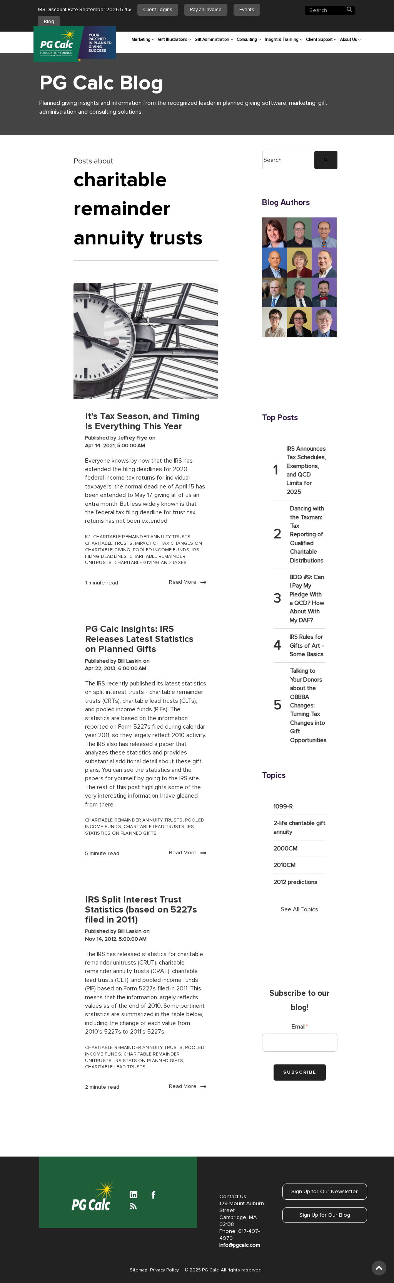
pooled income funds (161, 550)
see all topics (299, 909)
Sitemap (138, 1270)
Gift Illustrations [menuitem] (172, 39)
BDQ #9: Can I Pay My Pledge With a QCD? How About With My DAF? (307, 598)
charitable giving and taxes (150, 563)
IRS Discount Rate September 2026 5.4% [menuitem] (84, 9)
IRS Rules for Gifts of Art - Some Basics (307, 645)
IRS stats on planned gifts (148, 1061)
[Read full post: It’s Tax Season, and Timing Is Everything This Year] (145, 341)
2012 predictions (295, 882)
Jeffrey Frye (133, 438)
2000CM (285, 848)
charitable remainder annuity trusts (142, 537)
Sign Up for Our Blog (324, 1215)
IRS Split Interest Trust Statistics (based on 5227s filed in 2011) (141, 909)
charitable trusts (109, 543)
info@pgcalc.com (239, 1245)
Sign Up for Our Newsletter (324, 1191)
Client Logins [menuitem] (157, 9)
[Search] (325, 160)
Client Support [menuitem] (319, 39)
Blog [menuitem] (49, 21)
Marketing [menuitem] (141, 39)
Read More (183, 582)
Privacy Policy (164, 1270)
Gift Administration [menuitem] (212, 39)
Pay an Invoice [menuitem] (206, 9)
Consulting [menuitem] (247, 39)
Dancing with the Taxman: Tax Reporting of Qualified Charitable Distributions (307, 534)
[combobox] (288, 160)
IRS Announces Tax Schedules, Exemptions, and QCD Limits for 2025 (306, 470)
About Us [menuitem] (348, 39)
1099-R (283, 806)
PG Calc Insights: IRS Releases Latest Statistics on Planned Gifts (139, 639)
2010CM (285, 865)
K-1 (88, 537)
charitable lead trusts (154, 827)
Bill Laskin (130, 661)
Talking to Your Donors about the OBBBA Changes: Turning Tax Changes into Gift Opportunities (308, 705)
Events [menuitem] (246, 9)
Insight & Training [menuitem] (282, 39)
